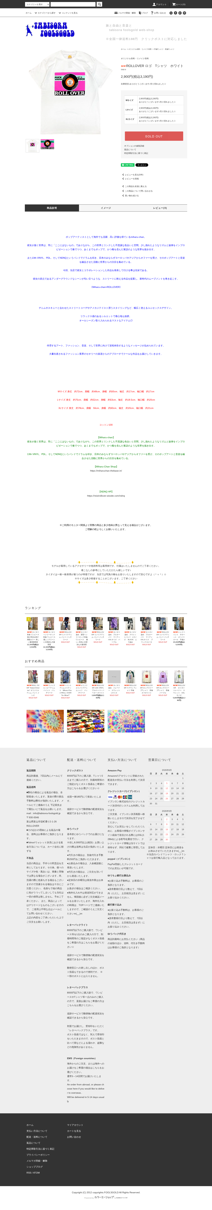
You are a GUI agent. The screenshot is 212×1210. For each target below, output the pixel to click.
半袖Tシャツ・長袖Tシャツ (164, 49)
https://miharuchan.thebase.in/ (106, 470)
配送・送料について (36, 1137)
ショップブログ (34, 1166)
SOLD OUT (154, 136)
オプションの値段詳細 (134, 146)
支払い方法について (36, 1131)
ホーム (29, 13)
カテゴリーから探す (47, 13)
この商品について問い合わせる (139, 191)
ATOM (36, 1172)
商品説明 (52, 208)
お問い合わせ (160, 13)
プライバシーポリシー (38, 1154)
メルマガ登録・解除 (127, 13)
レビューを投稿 (132, 179)
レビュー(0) (160, 208)
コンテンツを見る (70, 13)
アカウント (161, 4)
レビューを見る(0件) (134, 175)
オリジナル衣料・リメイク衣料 (140, 49)
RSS (28, 1172)
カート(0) (181, 4)
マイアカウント (75, 1125)
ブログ (145, 13)
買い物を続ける (132, 195)
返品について (130, 149)
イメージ (106, 208)
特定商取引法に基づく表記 (136, 153)
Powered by (89, 1198)
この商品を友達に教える (136, 186)
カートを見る (74, 1131)
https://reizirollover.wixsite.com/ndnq (106, 495)
